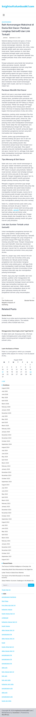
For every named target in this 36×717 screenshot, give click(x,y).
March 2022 (5, 537)
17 (2, 372)
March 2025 (5, 425)
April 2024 (5, 460)
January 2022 (6, 544)
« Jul (3, 381)
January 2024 (6, 469)
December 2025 (6, 413)
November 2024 (6, 438)
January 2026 (6, 410)
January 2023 (6, 506)
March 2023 (5, 500)
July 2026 (5, 391)
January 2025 (6, 431)
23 (30, 372)
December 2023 (6, 472)
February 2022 (6, 541)
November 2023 (6, 475)
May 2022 (5, 531)
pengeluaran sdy (7, 697)
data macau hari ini (8, 651)
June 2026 (5, 394)
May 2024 (5, 456)
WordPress (5, 715)
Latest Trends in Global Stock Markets (13, 572)
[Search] (33, 15)
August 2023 (5, 484)
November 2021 (6, 550)
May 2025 (5, 419)
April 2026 (5, 400)
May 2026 (5, 397)
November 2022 (6, 512)
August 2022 (5, 522)
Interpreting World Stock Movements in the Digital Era (17, 569)
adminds (5, 37)
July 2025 (5, 416)
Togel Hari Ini (6, 590)
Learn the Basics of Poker (10, 348)
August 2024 (5, 447)
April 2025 (5, 422)
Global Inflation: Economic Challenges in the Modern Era (18, 580)
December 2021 (6, 547)
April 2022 (5, 534)
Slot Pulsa (5, 601)
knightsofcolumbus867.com (18, 6)
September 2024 (7, 444)
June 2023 (5, 491)
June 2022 (5, 528)
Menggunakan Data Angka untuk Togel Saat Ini (17, 331)
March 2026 (5, 403)
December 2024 (6, 435)
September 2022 (7, 519)
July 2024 (5, 450)
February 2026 (6, 407)
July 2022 (5, 525)
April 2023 (5, 497)
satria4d (16, 210)
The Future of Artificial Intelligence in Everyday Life (16, 566)
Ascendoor (16, 712)
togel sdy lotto (6, 701)
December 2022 (6, 509)
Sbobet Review (7, 315)
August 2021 (5, 559)
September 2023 (7, 481)
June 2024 (5, 453)
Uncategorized (6, 22)
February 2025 (6, 428)
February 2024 (6, 466)
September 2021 (6, 556)
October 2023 (6, 478)
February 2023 (6, 503)
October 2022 (6, 516)
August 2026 (5, 388)
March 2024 (5, 463)
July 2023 (5, 488)
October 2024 (6, 441)
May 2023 (5, 494)
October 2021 (6, 553)
